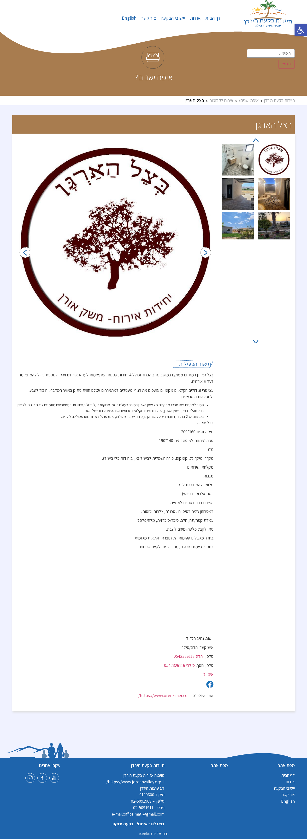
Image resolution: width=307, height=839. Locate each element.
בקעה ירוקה (123, 824)
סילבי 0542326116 (179, 665)
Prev (256, 140)
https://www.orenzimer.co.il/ (164, 695)
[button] (301, 30)
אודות (195, 18)
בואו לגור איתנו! (151, 824)
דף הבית (213, 18)
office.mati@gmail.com (144, 814)
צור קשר (148, 18)
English (129, 18)
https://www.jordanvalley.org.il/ (135, 781)
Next (256, 341)
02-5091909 (141, 801)
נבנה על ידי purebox (154, 833)
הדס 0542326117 (188, 656)
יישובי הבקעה (173, 18)
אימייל (208, 674)
